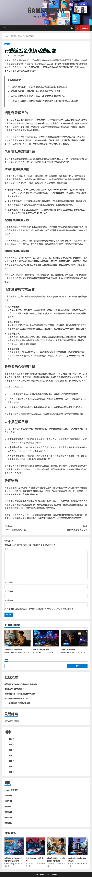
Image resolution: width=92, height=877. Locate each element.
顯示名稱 (8, 582)
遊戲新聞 (8, 812)
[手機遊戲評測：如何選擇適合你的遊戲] (56, 846)
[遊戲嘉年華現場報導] (46, 638)
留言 (7, 549)
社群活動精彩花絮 (68, 649)
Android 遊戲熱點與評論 (15, 528)
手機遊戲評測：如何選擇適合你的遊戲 (19, 693)
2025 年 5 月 (9, 761)
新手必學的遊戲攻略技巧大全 (16, 698)
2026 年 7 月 (9, 739)
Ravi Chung (8, 56)
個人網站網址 (9, 600)
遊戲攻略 (8, 806)
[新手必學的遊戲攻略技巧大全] (78, 846)
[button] (4, 28)
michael (52, 864)
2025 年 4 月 (9, 766)
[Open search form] (72, 28)
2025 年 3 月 (9, 772)
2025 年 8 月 (9, 750)
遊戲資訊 (8, 823)
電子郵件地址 (10, 591)
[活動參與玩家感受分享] (17, 638)
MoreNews (40, 874)
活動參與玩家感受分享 (13, 649)
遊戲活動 (7, 44)
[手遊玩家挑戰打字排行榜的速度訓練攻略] (14, 846)
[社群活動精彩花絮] (74, 638)
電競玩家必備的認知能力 (14, 689)
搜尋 (6, 659)
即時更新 (85, 28)
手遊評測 (8, 801)
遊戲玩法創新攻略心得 (77, 528)
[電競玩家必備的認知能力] (35, 846)
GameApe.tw (46, 10)
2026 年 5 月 (9, 744)
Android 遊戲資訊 (11, 790)
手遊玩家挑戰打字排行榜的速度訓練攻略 (20, 684)
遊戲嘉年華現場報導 (41, 649)
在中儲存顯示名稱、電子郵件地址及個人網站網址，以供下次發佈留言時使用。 (41, 609)
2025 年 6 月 (9, 755)
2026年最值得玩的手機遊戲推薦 (17, 703)
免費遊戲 (8, 795)
